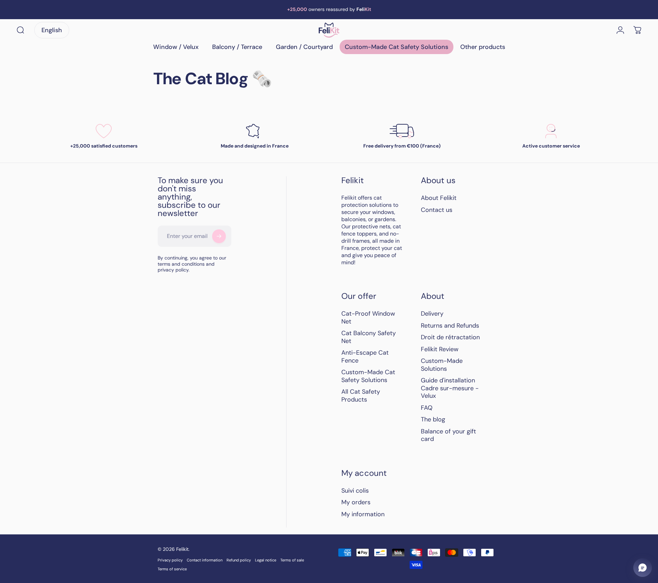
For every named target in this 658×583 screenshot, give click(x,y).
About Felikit (438, 198)
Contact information (204, 560)
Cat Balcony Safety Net (368, 337)
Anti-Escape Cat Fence (365, 356)
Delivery (432, 314)
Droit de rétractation (450, 337)
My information (363, 514)
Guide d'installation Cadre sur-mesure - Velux (450, 388)
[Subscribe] (219, 236)
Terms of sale (292, 560)
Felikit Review (440, 349)
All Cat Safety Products (360, 395)
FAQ (426, 408)
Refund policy (239, 560)
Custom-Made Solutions (442, 364)
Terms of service (172, 569)
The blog (433, 419)
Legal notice (265, 560)
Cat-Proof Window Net (368, 317)
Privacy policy (170, 560)
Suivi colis (355, 491)
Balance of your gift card (448, 435)
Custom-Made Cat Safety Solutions (368, 376)
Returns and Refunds (450, 326)
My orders (355, 502)
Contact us (436, 210)
